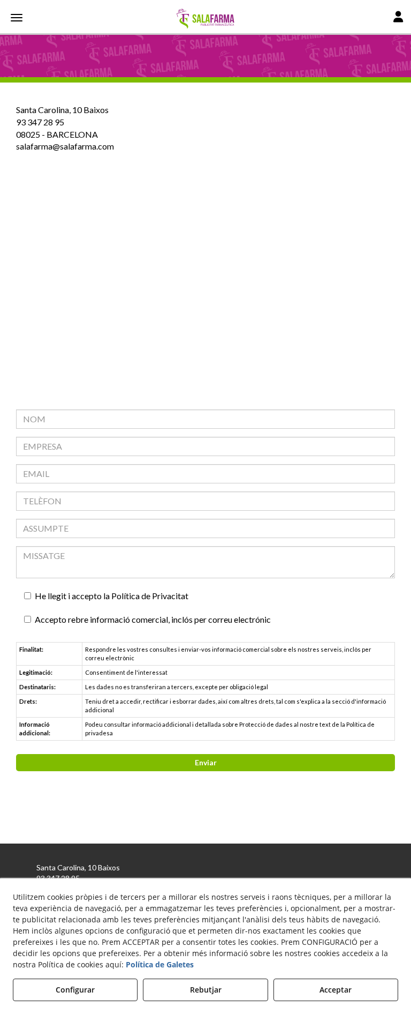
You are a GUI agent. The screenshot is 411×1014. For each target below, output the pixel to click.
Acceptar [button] (335, 990)
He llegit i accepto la (111, 596)
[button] (205, 18)
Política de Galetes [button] (160, 964)
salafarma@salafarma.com (65, 146)
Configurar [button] (75, 990)
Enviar (206, 762)
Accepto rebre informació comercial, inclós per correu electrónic (153, 619)
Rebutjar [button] (206, 990)
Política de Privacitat (149, 596)
